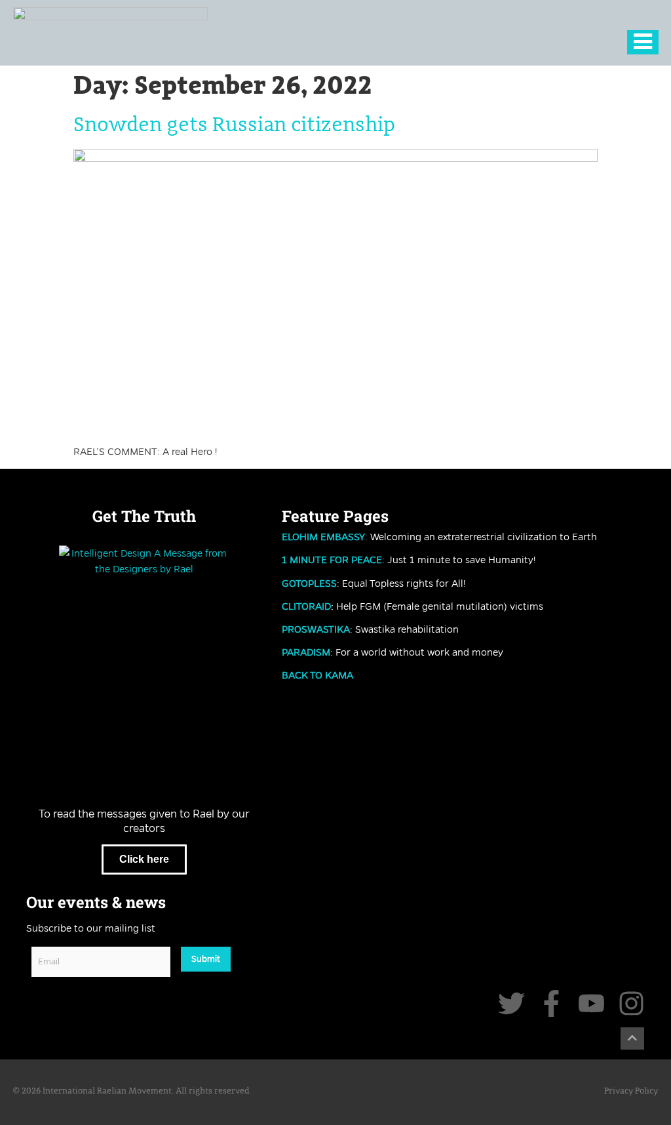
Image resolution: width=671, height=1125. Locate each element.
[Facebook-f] (551, 1003)
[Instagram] (631, 1003)
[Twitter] (511, 1003)
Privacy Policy (631, 1091)
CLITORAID (306, 606)
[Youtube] (591, 1003)
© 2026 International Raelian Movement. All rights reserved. (132, 1091)
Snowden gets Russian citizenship (234, 125)
